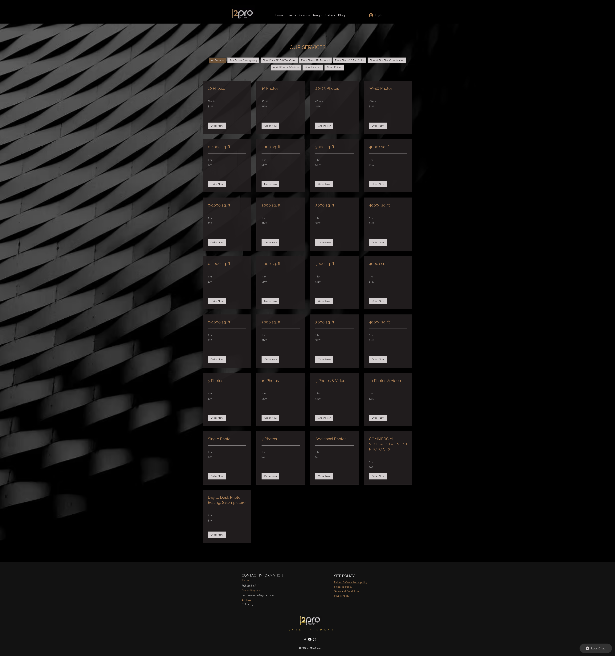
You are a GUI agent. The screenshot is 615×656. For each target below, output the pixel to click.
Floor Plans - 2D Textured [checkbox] (315, 60)
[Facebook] (305, 639)
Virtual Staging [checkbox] (313, 67)
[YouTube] (310, 639)
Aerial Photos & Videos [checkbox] (286, 67)
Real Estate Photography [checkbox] (243, 60)
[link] (227, 88)
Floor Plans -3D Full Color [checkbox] (349, 60)
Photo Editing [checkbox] (334, 67)
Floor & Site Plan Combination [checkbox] (387, 60)
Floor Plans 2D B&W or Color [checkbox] (279, 60)
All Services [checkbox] (217, 60)
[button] (217, 126)
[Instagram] (315, 639)
